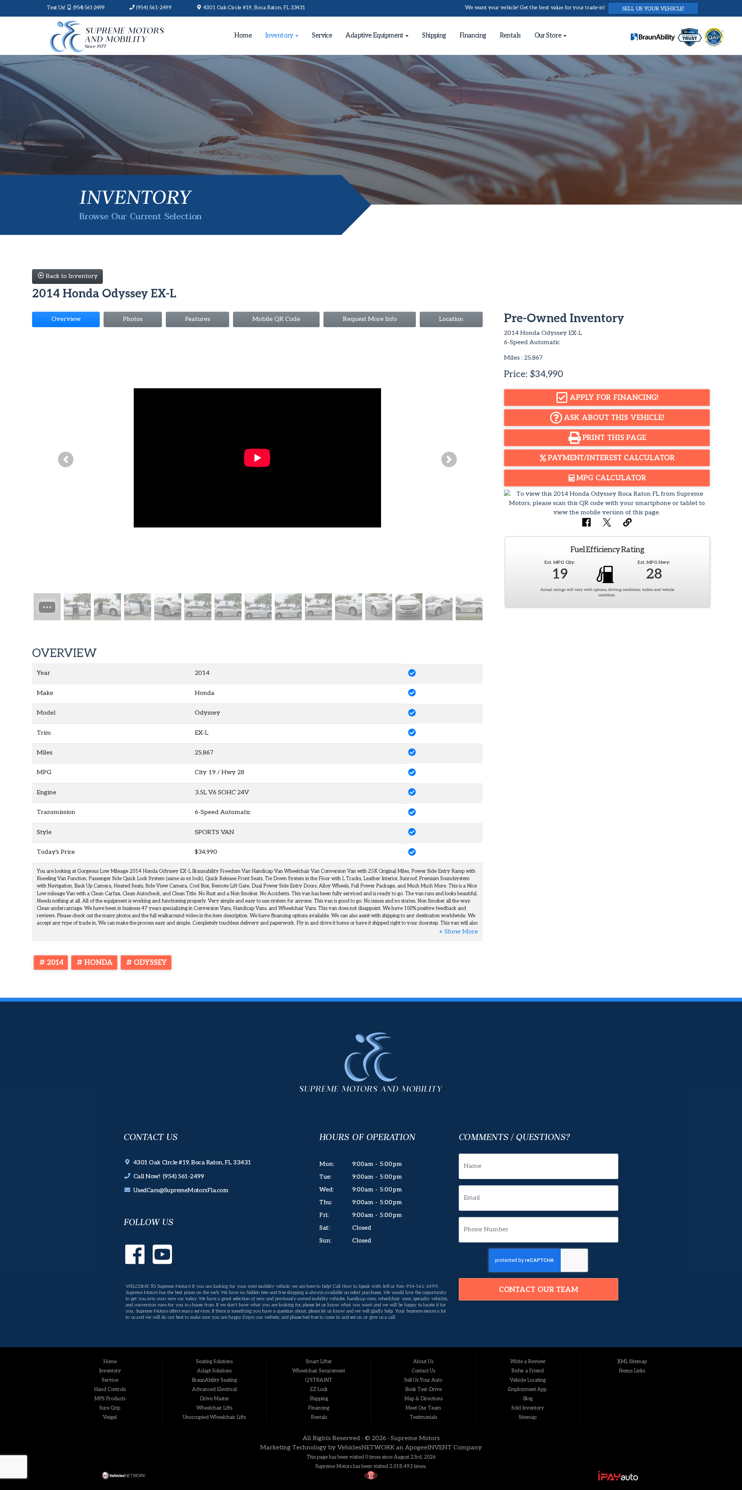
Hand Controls (110, 1389)
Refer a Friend (527, 1371)
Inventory (279, 35)
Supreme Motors (415, 1438)
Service (322, 35)
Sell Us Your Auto (423, 1380)
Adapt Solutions (214, 1371)
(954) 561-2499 (153, 8)
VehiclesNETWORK (366, 1447)
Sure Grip (109, 1408)
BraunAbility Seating (214, 1380)
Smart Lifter (319, 1362)
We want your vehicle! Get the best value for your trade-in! (535, 8)
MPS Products (109, 1399)
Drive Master (214, 1399)
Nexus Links (632, 1371)
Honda (98, 962)
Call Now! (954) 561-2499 (167, 1176)
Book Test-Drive (423, 1389)
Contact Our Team (538, 1289)
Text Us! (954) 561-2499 (75, 8)
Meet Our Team (423, 1408)
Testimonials (423, 1417)
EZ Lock (319, 1389)
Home (243, 35)
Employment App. (528, 1389)
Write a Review (527, 1362)
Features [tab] (197, 319)
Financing (472, 35)
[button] (66, 460)
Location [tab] (451, 319)
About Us (423, 1362)
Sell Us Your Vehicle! (653, 9)
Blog (528, 1399)
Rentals (510, 35)
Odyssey (150, 962)
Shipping (434, 35)
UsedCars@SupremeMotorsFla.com (179, 1190)
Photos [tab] (133, 319)
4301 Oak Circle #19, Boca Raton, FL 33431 (253, 8)
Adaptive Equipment (375, 35)
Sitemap (527, 1417)
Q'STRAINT (318, 1380)
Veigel (110, 1417)
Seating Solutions (214, 1362)
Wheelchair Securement (318, 1371)
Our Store (548, 35)
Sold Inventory (527, 1408)
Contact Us (423, 1371)
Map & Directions (423, 1399)
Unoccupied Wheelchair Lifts (214, 1417)
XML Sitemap (632, 1362)
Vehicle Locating (528, 1380)
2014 (55, 962)
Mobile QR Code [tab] (276, 319)
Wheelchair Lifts (214, 1408)
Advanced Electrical (214, 1389)
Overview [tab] (66, 319)
